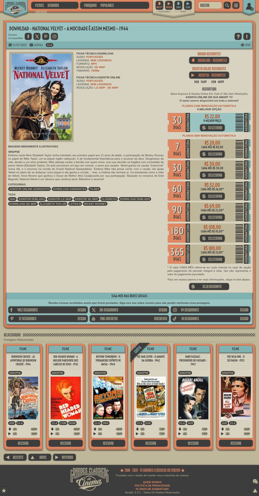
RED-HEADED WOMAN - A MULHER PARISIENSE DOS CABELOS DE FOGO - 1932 (65, 360)
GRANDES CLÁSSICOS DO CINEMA (12, 5)
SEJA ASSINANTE (206, 286)
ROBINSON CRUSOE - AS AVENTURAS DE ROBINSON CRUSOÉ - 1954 (23, 360)
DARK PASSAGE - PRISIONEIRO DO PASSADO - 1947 (193, 360)
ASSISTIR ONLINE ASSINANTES (29, 189)
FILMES (39, 5)
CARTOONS (41, 12)
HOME (38, 457)
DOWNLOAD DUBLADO (135, 199)
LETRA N (75, 203)
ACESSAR (23, 443)
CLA (49, 44)
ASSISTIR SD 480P (86, 199)
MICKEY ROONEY (95, 203)
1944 (12, 199)
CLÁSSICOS (109, 199)
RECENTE (14, 457)
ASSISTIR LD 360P (59, 199)
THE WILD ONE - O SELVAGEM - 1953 (236, 358)
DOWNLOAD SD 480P (23, 203)
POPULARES (107, 5)
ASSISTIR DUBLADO (32, 199)
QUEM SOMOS (152, 482)
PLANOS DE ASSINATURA (152, 488)
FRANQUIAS (90, 5)
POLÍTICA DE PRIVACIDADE (152, 485)
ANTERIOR (64, 457)
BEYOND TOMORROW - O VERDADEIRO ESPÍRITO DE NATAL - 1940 (108, 360)
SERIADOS (53, 5)
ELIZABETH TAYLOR (53, 203)
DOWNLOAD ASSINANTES (69, 189)
